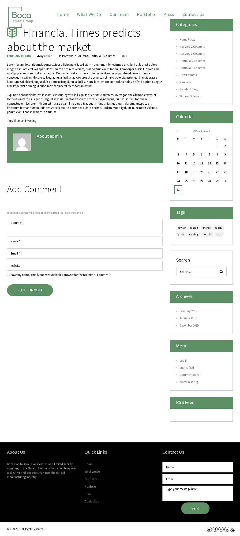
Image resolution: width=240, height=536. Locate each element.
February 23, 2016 (18, 56)
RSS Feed (185, 402)
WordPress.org (189, 382)
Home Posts (187, 40)
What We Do (89, 14)
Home (62, 14)
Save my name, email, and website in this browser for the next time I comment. (60, 275)
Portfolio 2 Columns (75, 56)
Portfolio (146, 14)
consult (194, 227)
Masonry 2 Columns (192, 47)
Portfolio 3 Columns (102, 56)
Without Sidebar (190, 96)
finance (18, 121)
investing (30, 121)
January (188, 318)
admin (48, 56)
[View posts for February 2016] (178, 130)
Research (185, 82)
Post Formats (188, 75)
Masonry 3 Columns (192, 54)
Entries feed (187, 368)
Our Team (119, 14)
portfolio (207, 234)
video (219, 234)
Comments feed (189, 375)
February (188, 311)
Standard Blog (189, 89)
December (189, 325)
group (181, 234)
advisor (182, 227)
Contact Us (193, 14)
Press (168, 14)
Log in (184, 361)
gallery (218, 227)
